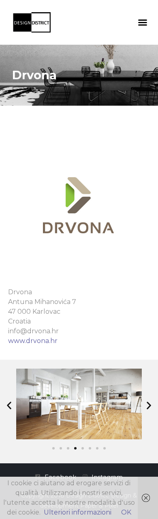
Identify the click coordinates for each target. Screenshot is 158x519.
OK (126, 512)
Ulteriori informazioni (77, 512)
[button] (142, 22)
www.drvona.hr (33, 341)
